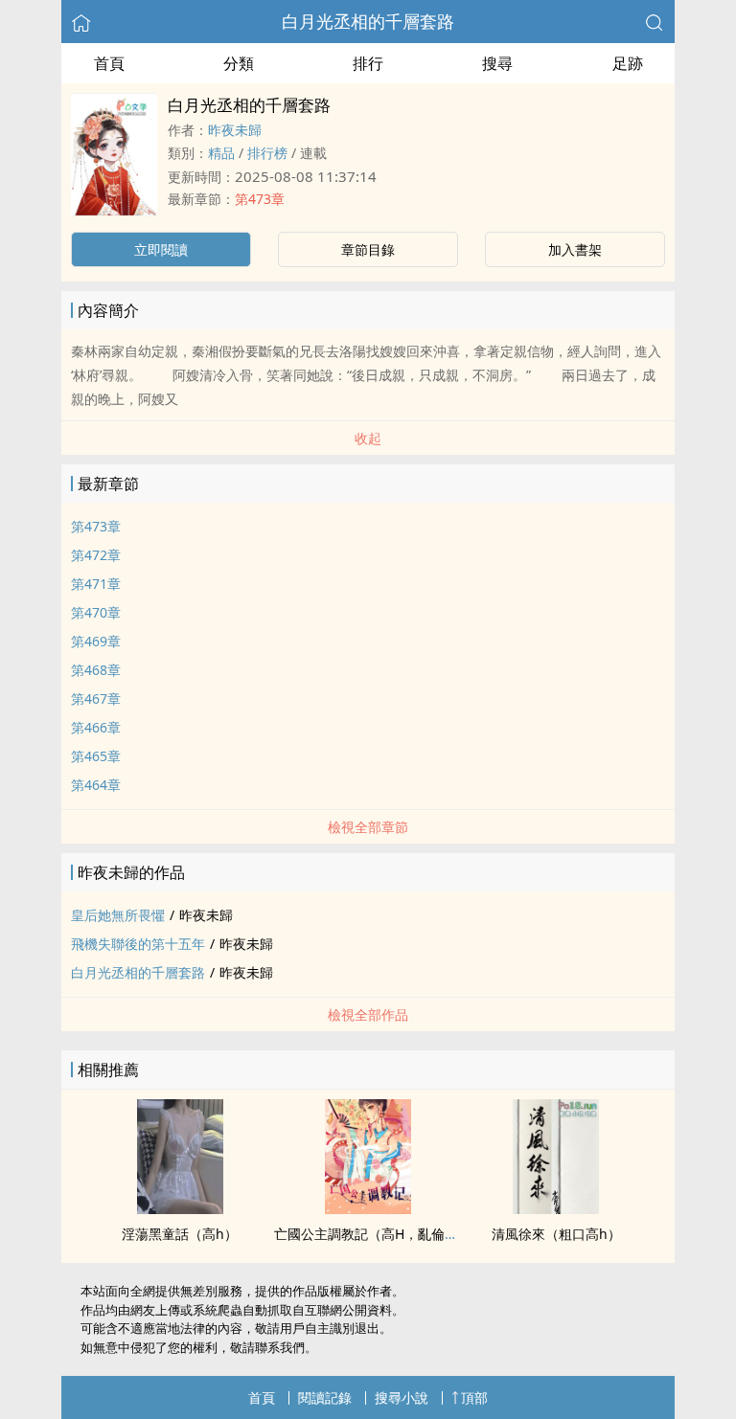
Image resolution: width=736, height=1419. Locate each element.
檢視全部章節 (368, 827)
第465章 (96, 756)
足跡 (627, 63)
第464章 (96, 785)
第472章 (96, 555)
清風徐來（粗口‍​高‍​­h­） (556, 1234)
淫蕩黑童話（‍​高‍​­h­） (180, 1234)
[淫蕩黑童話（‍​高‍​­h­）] (180, 1208)
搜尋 (497, 63)
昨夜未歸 (235, 130)
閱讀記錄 (325, 1397)
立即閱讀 (161, 249)
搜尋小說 (401, 1397)
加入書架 (575, 249)
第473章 (260, 199)
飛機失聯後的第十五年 (138, 944)
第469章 (96, 641)
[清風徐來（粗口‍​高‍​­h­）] (556, 1208)
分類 (238, 63)
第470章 (96, 612)
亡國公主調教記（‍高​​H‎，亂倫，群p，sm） (400, 1234)
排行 (368, 63)
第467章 (96, 698)
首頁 (109, 63)
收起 (368, 438)
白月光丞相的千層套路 (368, 21)
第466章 (96, 727)
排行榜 (267, 153)
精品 (221, 153)
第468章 (96, 670)
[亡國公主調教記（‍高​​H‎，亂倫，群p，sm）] (368, 1208)
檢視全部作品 (368, 1014)
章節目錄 (368, 249)
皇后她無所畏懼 (118, 915)
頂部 (474, 1397)
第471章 (96, 583)
